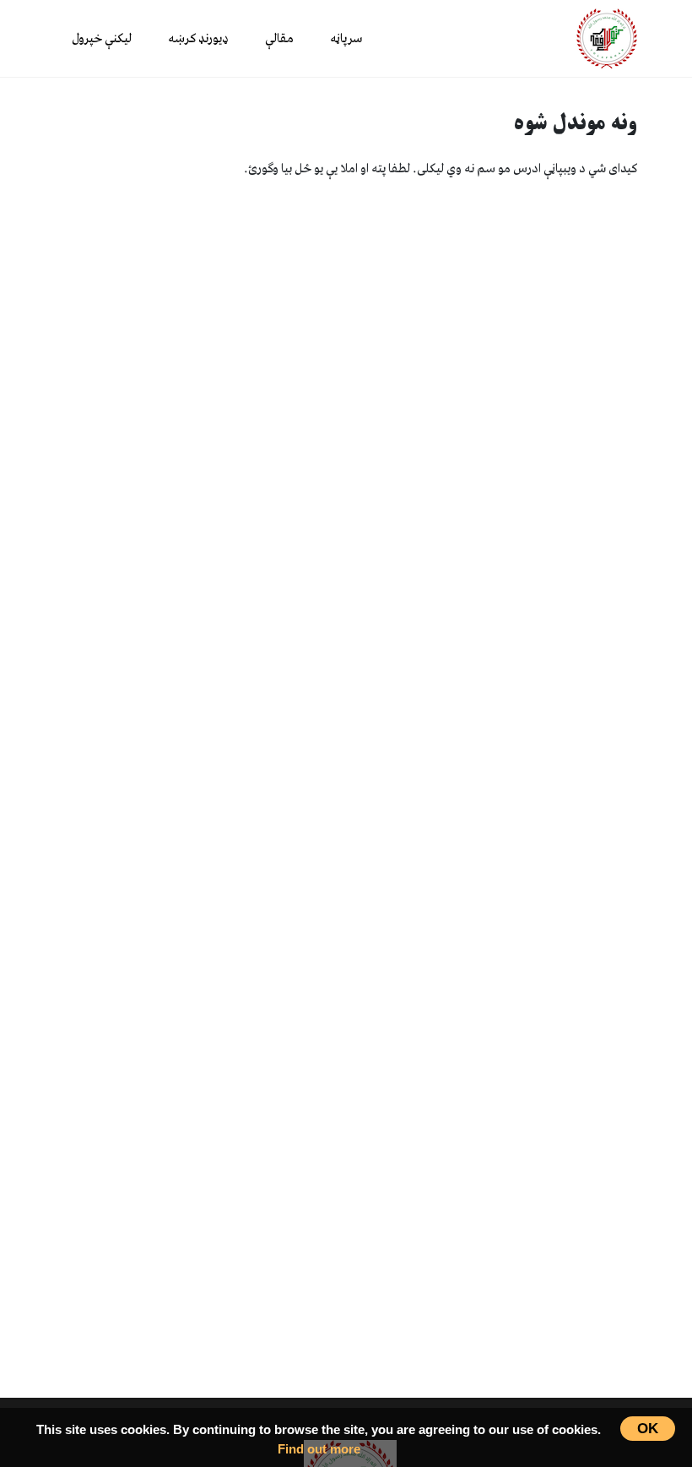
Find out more (319, 1449)
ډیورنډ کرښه (198, 39)
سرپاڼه (346, 39)
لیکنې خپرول (102, 39)
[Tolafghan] (606, 37)
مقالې (279, 39)
